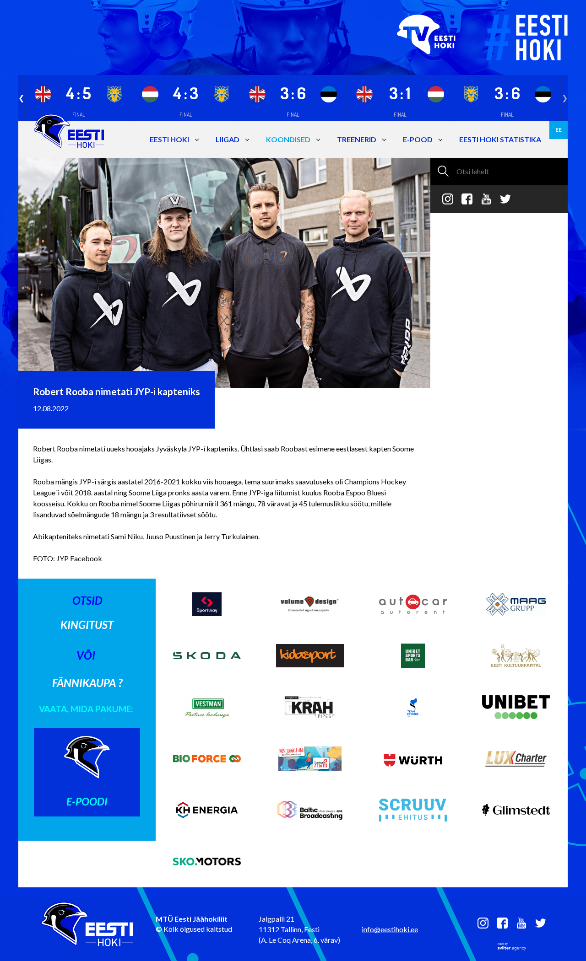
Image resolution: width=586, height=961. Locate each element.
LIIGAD (227, 139)
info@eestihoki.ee (390, 929)
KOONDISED (288, 139)
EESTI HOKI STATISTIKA (500, 139)
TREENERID (356, 139)
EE (558, 129)
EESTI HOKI (169, 139)
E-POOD (418, 139)
